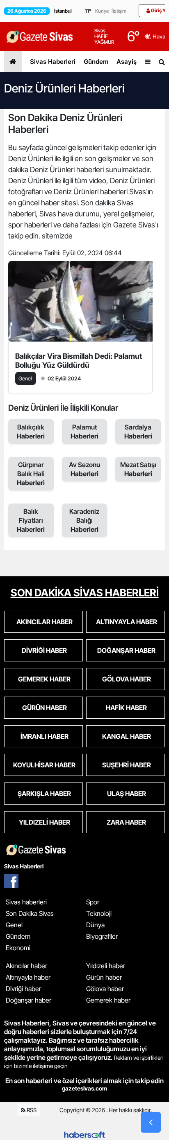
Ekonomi (18, 948)
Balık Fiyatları (31, 520)
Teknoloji (99, 913)
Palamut (84, 431)
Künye (102, 11)
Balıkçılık (31, 431)
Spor (92, 902)
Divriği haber (23, 989)
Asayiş (126, 61)
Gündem (96, 61)
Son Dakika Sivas (30, 913)
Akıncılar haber (26, 966)
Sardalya (138, 431)
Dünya (95, 925)
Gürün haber (104, 977)
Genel (14, 925)
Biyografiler (102, 936)
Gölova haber (105, 989)
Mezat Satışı (138, 469)
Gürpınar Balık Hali (31, 474)
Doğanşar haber (28, 1000)
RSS (31, 1109)
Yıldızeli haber (105, 966)
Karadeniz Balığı (84, 520)
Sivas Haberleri (52, 61)
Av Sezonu (84, 469)
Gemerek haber (108, 1000)
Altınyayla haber (28, 977)
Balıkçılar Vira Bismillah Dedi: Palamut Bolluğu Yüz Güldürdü (78, 360)
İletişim (119, 11)
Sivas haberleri (26, 902)
